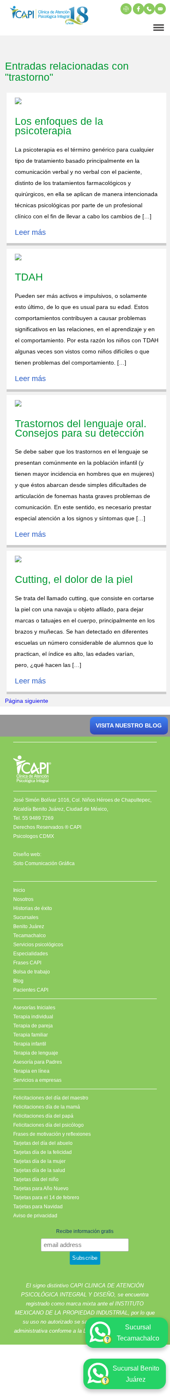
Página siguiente (26, 700)
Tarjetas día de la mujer (39, 1161)
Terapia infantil (29, 1044)
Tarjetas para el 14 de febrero (46, 1197)
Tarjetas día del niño (36, 1179)
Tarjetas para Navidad (38, 1207)
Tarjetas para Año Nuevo (40, 1188)
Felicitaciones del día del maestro (50, 1098)
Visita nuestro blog (129, 725)
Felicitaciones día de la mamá (46, 1107)
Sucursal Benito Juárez (136, 1374)
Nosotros (23, 899)
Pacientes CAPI (30, 990)
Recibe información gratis (84, 1231)
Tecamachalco (29, 935)
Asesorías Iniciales (34, 1008)
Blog (18, 981)
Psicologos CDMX (33, 836)
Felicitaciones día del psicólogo (48, 1125)
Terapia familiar (30, 1035)
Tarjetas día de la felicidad (42, 1152)
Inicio (19, 890)
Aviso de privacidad (35, 1216)
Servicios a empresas (37, 1080)
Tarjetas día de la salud (39, 1170)
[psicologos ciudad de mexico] (49, 17)
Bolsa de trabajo (31, 972)
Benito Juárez (28, 926)
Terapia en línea (31, 1071)
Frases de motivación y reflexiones (52, 1134)
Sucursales (25, 917)
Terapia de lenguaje (35, 1053)
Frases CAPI (27, 963)
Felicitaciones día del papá (43, 1116)
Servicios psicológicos (38, 944)
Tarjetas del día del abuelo (43, 1143)
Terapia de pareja (33, 1026)
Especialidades (30, 954)
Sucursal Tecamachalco (138, 1333)
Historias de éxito (32, 908)
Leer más (30, 232)
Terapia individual (33, 1017)
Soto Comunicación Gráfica (44, 863)
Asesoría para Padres (37, 1062)
